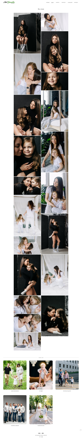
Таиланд (47, 2)
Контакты (76, 2)
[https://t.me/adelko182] (42, 433)
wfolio (42, 436)
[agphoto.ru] (9, 2)
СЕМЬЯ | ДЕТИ (70, 2)
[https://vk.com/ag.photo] (39, 433)
